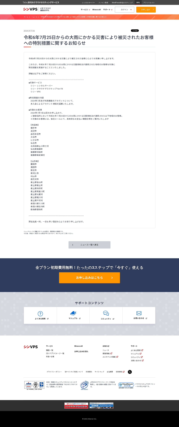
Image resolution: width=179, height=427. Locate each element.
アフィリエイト (149, 3)
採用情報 (119, 372)
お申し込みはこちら (89, 277)
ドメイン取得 (103, 3)
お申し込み (145, 10)
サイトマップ (99, 372)
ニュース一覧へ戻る (89, 245)
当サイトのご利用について (74, 372)
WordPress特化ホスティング (122, 3)
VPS (138, 3)
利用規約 (89, 372)
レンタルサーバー (88, 3)
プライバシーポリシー (54, 372)
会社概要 (110, 372)
